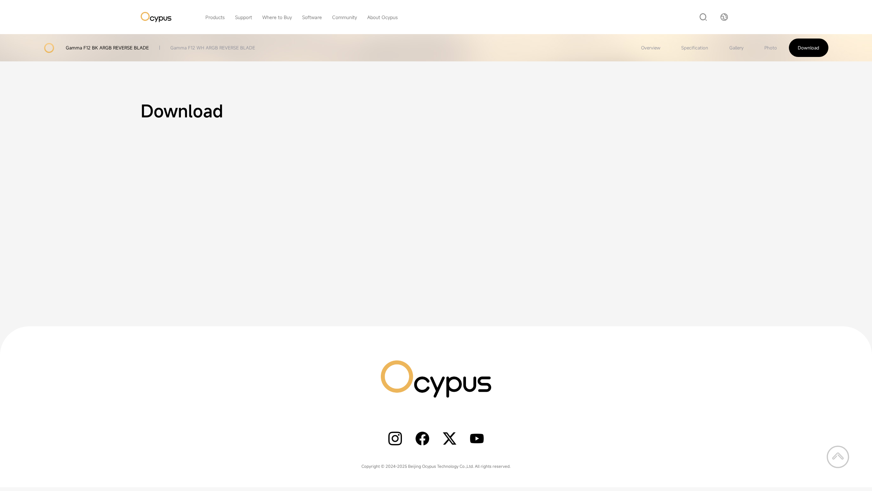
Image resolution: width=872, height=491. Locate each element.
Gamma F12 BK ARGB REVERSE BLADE (107, 48)
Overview (650, 48)
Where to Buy (277, 17)
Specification (694, 48)
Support (243, 17)
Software (312, 17)
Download (808, 48)
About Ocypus (382, 17)
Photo (770, 48)
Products (215, 17)
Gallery (736, 48)
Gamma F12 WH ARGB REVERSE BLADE (212, 48)
